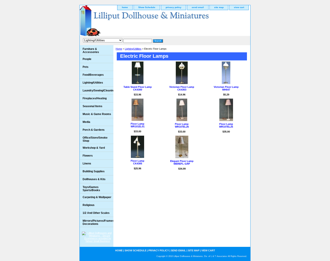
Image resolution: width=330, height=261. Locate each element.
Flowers (88, 155)
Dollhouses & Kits (94, 179)
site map (219, 7)
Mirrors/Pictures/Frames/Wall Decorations (98, 222)
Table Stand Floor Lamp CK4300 (137, 88)
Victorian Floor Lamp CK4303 (181, 88)
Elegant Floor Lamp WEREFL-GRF (182, 162)
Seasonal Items (92, 106)
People (87, 59)
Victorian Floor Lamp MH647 (226, 88)
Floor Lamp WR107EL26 (182, 125)
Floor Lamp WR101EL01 (138, 125)
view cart (239, 7)
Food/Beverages (93, 74)
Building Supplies (94, 171)
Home (119, 48)
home (125, 7)
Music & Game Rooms (97, 114)
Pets (85, 67)
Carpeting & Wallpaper (97, 197)
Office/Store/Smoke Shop (95, 139)
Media (86, 122)
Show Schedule (146, 7)
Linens (87, 163)
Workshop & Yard (94, 147)
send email (198, 7)
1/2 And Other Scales (96, 213)
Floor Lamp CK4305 (137, 162)
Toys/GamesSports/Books (91, 189)
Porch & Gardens (94, 129)
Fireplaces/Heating (95, 98)
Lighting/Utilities (133, 48)
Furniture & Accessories (91, 50)
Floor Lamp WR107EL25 (226, 125)
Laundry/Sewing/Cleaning (98, 90)
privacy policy (173, 7)
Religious (89, 205)
